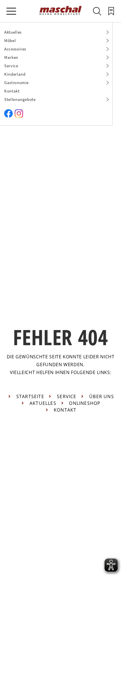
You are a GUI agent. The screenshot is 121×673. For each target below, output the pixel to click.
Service (11, 65)
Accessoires (15, 49)
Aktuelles (13, 32)
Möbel (10, 40)
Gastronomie (16, 82)
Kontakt (12, 91)
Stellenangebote (20, 99)
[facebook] (8, 116)
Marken (11, 57)
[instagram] (19, 116)
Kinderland (15, 74)
